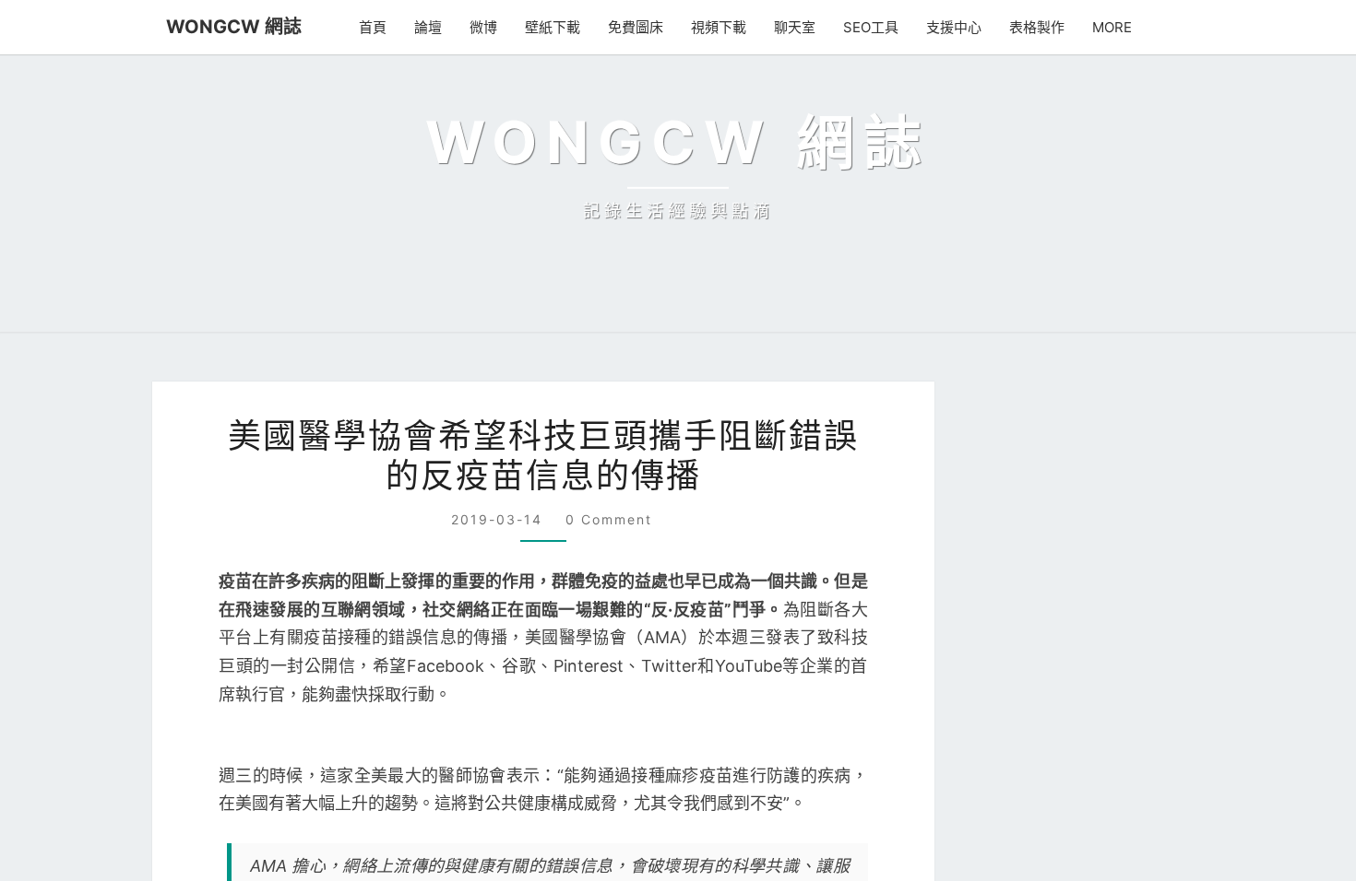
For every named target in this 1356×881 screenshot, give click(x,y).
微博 (492, 27)
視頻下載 (727, 27)
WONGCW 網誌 (225, 26)
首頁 (381, 27)
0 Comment (607, 786)
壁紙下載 (561, 27)
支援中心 (958, 27)
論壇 (436, 27)
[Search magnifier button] (1161, 691)
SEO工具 (877, 27)
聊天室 (803, 27)
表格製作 (1041, 27)
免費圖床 (644, 27)
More (1114, 27)
